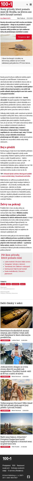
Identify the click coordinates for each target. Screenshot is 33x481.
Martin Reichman (16, 376)
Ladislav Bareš (16, 340)
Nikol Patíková (21, 18)
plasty (23, 284)
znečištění (15, 284)
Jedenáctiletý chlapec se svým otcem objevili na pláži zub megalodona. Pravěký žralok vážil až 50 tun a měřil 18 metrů (15, 370)
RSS (13, 465)
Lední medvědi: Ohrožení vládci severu (17, 262)
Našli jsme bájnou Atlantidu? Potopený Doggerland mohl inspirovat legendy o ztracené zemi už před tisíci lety (16, 440)
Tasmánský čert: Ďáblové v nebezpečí (17, 266)
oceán (8, 284)
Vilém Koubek (15, 447)
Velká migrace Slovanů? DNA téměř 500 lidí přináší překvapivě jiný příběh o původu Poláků (16, 405)
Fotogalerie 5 (24, 37)
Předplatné (6, 465)
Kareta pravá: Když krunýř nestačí (16, 269)
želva (3, 284)
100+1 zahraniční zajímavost (7, 288)
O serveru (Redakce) (15, 471)
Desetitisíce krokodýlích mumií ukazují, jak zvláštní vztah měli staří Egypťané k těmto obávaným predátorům (15, 334)
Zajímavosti (5, 340)
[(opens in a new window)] (28, 471)
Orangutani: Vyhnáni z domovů (15, 264)
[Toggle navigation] (30, 4)
